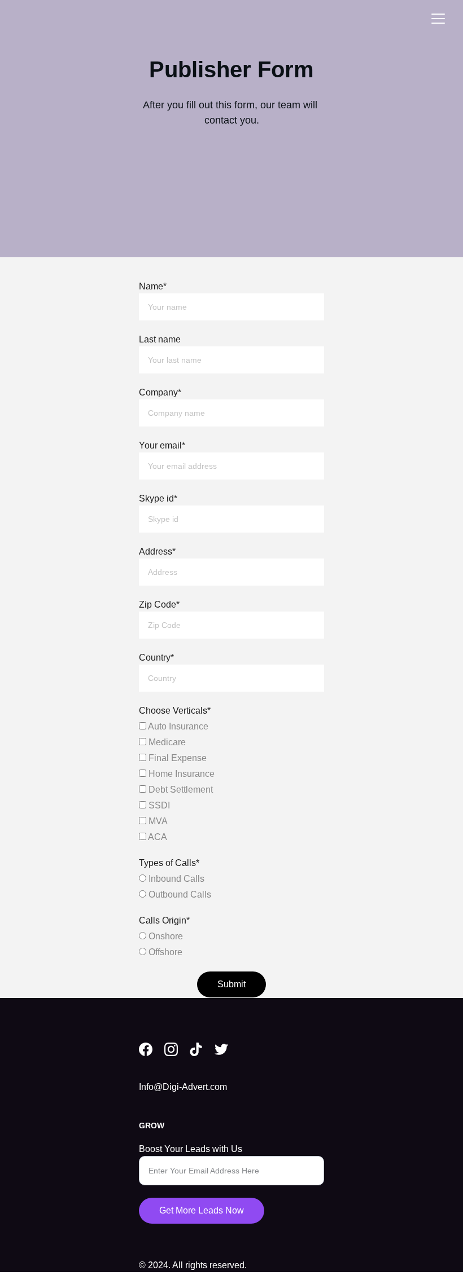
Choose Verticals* (175, 710)
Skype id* (158, 498)
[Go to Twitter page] (221, 1049)
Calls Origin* (164, 920)
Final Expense (176, 758)
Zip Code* (159, 604)
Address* (157, 551)
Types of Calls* (169, 863)
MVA (157, 821)
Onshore (164, 936)
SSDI (158, 805)
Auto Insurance (177, 726)
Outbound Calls (178, 894)
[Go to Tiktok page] (196, 1049)
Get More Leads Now (201, 1210)
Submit (231, 984)
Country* (156, 657)
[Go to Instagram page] (171, 1049)
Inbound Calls (175, 878)
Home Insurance (180, 774)
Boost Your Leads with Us (190, 1149)
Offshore (164, 952)
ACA (156, 837)
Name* (153, 286)
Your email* (162, 445)
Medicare (166, 742)
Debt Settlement (179, 789)
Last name (160, 339)
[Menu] (438, 19)
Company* (160, 392)
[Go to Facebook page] (145, 1049)
